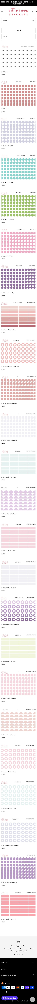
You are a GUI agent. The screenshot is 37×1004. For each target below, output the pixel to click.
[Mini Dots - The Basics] (18, 130)
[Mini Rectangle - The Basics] (18, 572)
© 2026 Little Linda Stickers (8, 1001)
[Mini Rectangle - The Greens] (18, 646)
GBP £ (6, 983)
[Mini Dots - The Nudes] (18, 93)
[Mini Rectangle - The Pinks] (18, 535)
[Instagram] (6, 992)
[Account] (32, 11)
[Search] (33, 20)
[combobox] (18, 20)
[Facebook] (2, 992)
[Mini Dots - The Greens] (18, 204)
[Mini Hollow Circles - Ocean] (18, 793)
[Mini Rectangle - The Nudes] (18, 314)
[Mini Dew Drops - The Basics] (18, 425)
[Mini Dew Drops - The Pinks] (18, 683)
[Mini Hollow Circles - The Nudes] (18, 351)
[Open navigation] (3, 11)
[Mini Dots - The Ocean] (18, 167)
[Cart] (36, 11)
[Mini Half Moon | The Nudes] (18, 719)
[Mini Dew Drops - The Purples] (18, 867)
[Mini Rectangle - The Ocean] (18, 462)
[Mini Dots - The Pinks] (18, 241)
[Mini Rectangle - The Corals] (18, 904)
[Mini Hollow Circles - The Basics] (18, 830)
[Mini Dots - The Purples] (18, 277)
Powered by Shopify (22, 1001)
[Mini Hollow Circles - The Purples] (18, 609)
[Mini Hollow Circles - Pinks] (18, 756)
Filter (17, 30)
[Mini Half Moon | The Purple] (18, 498)
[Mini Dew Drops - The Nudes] (18, 388)
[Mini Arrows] (18, 56)
